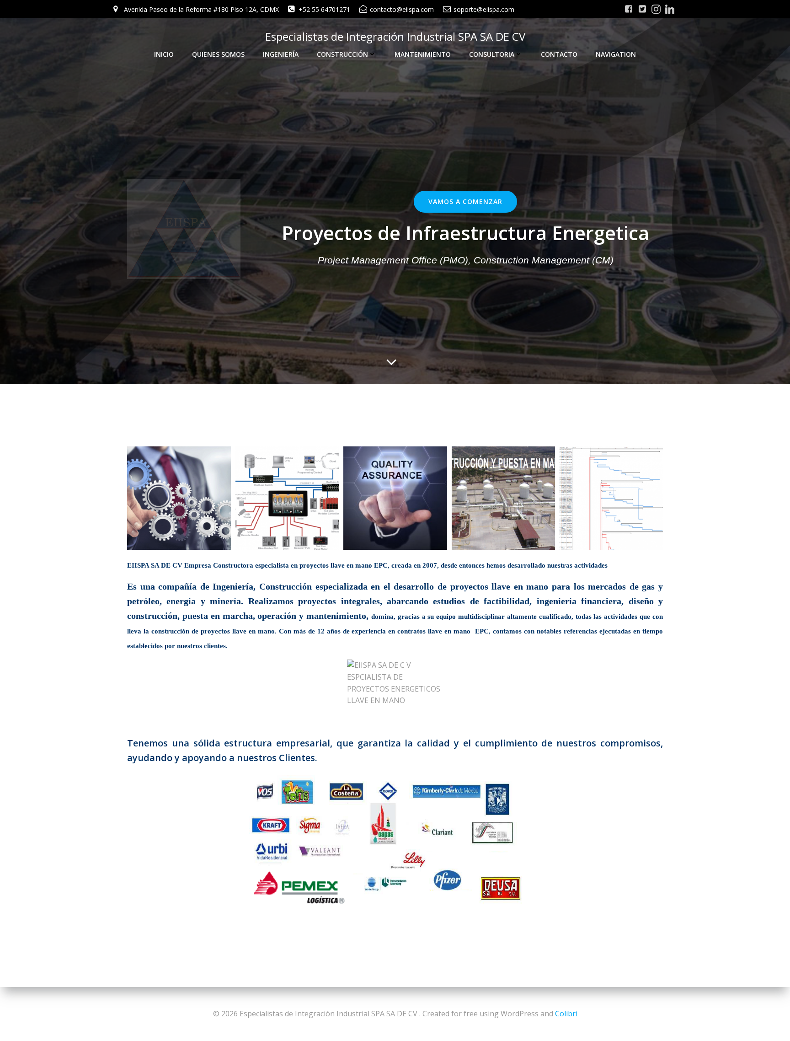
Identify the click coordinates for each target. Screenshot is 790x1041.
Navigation (616, 54)
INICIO (164, 54)
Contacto (559, 54)
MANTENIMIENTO (423, 54)
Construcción (342, 54)
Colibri (566, 1014)
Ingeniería (281, 54)
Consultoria (491, 54)
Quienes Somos (218, 54)
